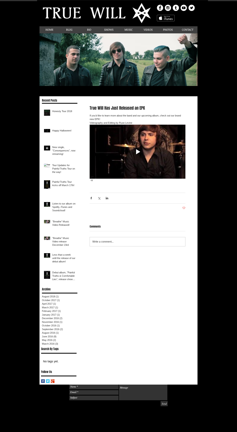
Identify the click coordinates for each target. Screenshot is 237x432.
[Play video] (137, 152)
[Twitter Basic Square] (48, 381)
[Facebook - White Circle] (160, 8)
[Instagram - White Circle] (168, 8)
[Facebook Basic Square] (43, 381)
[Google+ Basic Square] (52, 381)
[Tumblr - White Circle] (176, 8)
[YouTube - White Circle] (184, 8)
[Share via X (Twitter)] (99, 198)
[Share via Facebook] (91, 198)
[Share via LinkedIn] (107, 198)
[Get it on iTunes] (166, 18)
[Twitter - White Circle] (191, 8)
